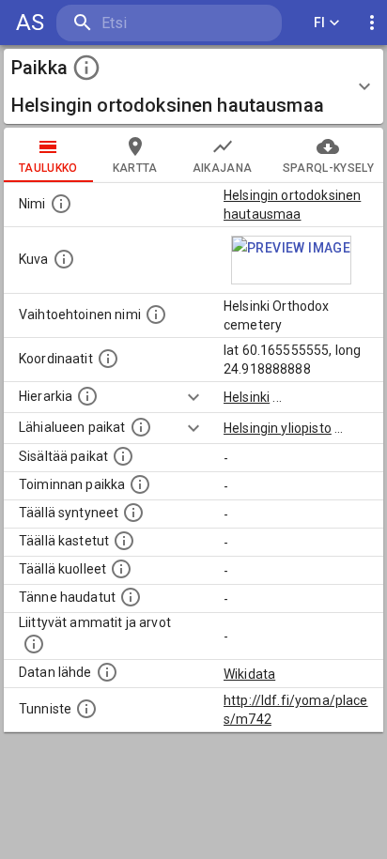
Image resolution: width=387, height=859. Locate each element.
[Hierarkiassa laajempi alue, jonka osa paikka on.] (87, 396)
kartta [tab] (135, 168)
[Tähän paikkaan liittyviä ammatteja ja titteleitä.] (34, 644)
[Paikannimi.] (61, 204)
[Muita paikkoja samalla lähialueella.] (141, 427)
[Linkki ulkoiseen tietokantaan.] (107, 672)
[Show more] (193, 397)
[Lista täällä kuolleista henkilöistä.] (121, 569)
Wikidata (249, 674)
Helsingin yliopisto (278, 428)
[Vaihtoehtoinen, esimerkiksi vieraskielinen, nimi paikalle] (156, 314)
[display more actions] (372, 23)
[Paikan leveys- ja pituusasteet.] (108, 359)
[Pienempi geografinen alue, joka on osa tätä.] (123, 456)
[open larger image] (291, 260)
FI (320, 22)
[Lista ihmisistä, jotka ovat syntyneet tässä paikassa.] (133, 513)
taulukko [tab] (48, 168)
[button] (193, 86)
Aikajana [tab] (223, 168)
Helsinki (247, 397)
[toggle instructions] (86, 68)
